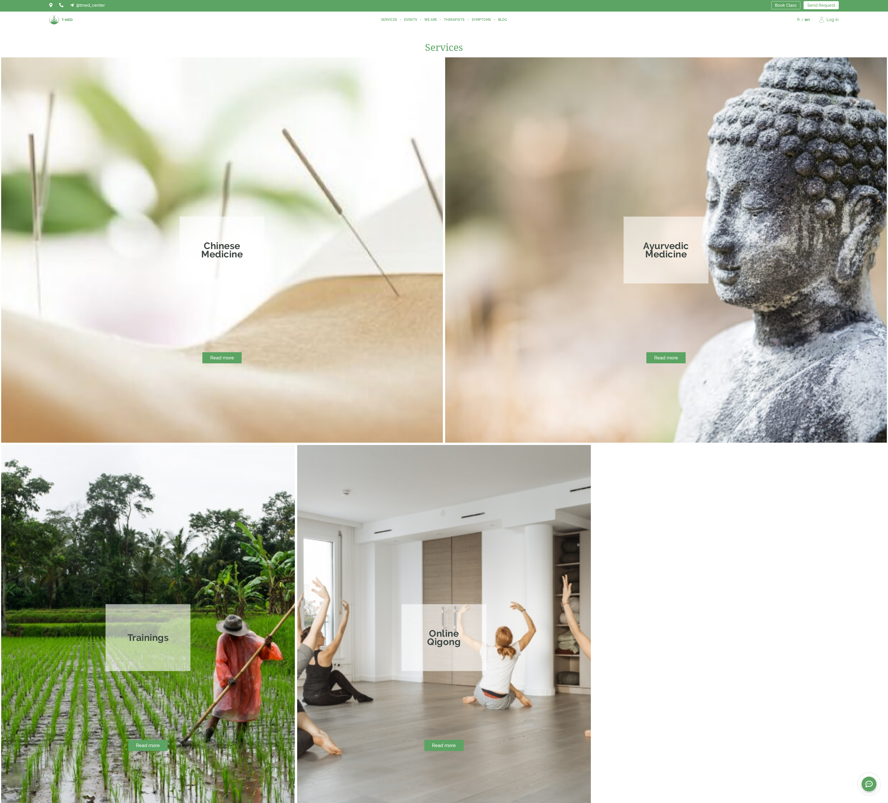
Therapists (454, 20)
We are (430, 20)
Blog (502, 20)
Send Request (821, 5)
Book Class (786, 5)
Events (410, 20)
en (807, 19)
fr (798, 19)
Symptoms (481, 20)
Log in (832, 19)
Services (389, 20)
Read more (222, 358)
